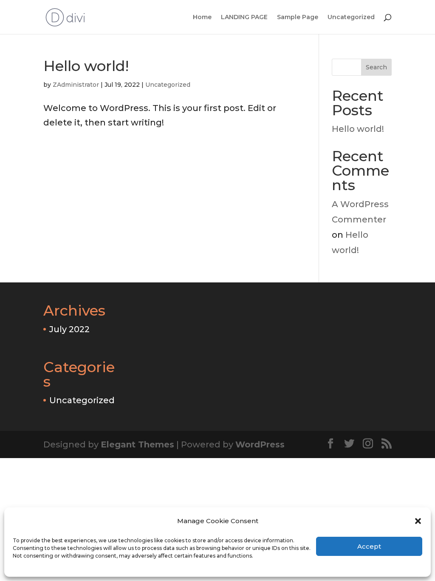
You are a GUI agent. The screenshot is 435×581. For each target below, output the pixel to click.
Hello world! (86, 66)
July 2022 (69, 329)
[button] (418, 521)
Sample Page (297, 17)
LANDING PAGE (244, 17)
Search (376, 67)
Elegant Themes (137, 444)
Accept (369, 546)
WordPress (260, 444)
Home (202, 17)
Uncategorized (351, 17)
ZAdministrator (76, 84)
